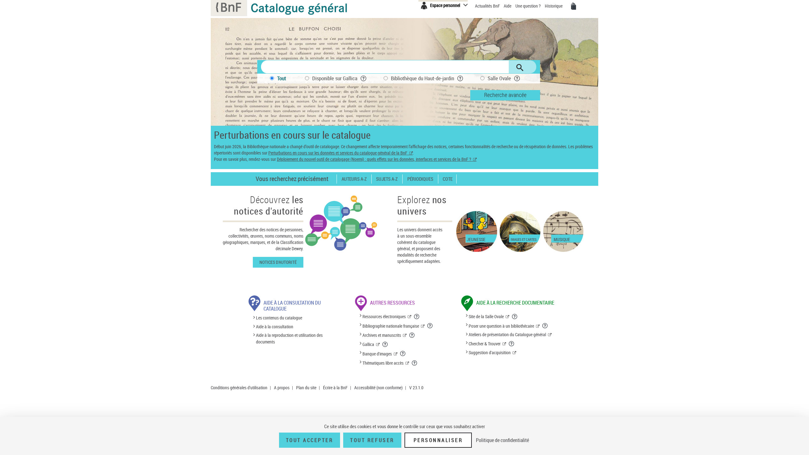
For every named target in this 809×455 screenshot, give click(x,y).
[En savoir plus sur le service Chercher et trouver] (511, 344)
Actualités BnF (488, 6)
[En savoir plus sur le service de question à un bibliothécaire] (545, 326)
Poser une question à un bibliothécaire (501, 326)
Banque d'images (377, 354)
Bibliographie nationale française (390, 326)
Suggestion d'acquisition (490, 352)
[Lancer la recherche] (520, 67)
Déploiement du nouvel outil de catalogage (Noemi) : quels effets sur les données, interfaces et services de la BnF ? (374, 159)
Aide (508, 6)
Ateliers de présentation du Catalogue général (507, 334)
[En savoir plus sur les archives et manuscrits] (412, 335)
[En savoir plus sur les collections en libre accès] (414, 363)
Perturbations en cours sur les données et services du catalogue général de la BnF (337, 153)
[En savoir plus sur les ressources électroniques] (417, 316)
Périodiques (420, 179)
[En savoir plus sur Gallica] (385, 344)
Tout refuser (372, 440)
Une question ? (528, 6)
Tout (281, 78)
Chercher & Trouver (485, 344)
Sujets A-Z (387, 179)
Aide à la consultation (274, 327)
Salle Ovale (499, 78)
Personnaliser (438, 440)
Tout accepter (309, 440)
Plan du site (306, 388)
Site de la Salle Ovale (486, 316)
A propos (281, 388)
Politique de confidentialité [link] (502, 440)
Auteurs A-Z (354, 179)
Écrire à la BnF (335, 388)
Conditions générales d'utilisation (239, 388)
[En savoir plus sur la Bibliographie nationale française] (430, 326)
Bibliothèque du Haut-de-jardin (422, 78)
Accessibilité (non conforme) (378, 388)
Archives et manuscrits (381, 335)
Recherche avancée (505, 95)
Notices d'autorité (278, 262)
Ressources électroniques (384, 316)
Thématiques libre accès (383, 363)
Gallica (368, 344)
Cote (448, 179)
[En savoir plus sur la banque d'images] (403, 353)
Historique (554, 6)
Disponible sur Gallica (334, 78)
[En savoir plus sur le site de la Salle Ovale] (515, 316)
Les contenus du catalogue (279, 318)
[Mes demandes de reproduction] (573, 6)
